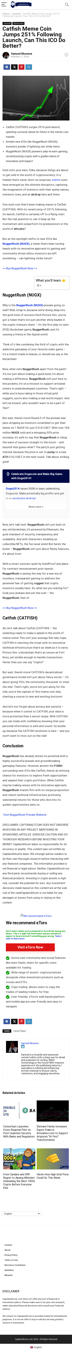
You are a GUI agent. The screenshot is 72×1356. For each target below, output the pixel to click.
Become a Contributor (15, 1265)
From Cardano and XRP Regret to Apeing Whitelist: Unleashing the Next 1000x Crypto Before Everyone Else (19, 1181)
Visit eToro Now (30, 947)
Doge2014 (12, 488)
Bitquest (9, 1275)
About (7, 1250)
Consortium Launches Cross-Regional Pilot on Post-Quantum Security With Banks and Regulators (19, 1131)
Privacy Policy (11, 1255)
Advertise (9, 1270)
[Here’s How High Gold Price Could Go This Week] (53, 1150)
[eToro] (36, 916)
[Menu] (4, 4)
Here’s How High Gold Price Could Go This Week (53, 1176)
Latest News (19, 1031)
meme (56, 180)
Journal (16, 13)
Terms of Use (11, 1260)
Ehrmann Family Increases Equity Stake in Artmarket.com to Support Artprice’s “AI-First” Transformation (52, 1133)
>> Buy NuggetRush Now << (20, 268)
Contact (8, 1245)
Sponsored (18, 23)
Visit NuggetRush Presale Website (24, 814)
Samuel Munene (21, 53)
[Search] (67, 4)
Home (6, 13)
